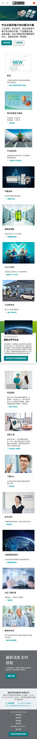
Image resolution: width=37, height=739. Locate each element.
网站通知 (18, 715)
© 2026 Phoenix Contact (19, 712)
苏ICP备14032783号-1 (18, 726)
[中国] (34, 3)
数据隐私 (18, 721)
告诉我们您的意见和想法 (18, 734)
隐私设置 (18, 729)
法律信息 (18, 718)
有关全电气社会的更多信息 (16, 358)
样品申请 (6, 43)
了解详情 (19, 43)
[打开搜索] (7, 3)
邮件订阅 (11, 676)
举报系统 (18, 723)
